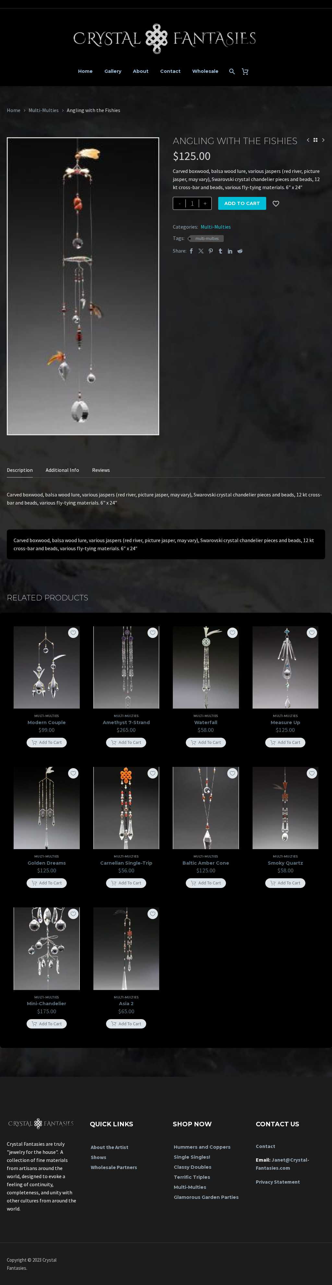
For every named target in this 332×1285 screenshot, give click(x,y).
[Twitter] (201, 251)
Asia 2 (126, 1003)
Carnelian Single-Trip (126, 863)
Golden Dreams (47, 863)
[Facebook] (191, 251)
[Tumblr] (220, 251)
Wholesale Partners (114, 1167)
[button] (47, 742)
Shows (98, 1157)
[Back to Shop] (315, 139)
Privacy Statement (278, 1181)
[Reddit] (240, 251)
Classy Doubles (192, 1167)
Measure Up (285, 722)
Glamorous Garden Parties (206, 1197)
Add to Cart (242, 203)
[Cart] (248, 71)
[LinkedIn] (230, 251)
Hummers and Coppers (202, 1147)
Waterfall (205, 722)
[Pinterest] (211, 251)
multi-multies (207, 238)
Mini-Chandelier (46, 1003)
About (140, 71)
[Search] (231, 71)
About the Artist (109, 1147)
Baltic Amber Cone (206, 863)
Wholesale (205, 71)
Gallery (112, 71)
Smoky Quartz (285, 863)
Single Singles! (192, 1157)
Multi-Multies (44, 110)
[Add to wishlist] (73, 633)
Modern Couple (47, 722)
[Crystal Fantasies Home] (41, 1120)
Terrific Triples (192, 1177)
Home (85, 71)
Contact (170, 71)
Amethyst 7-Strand (126, 722)
